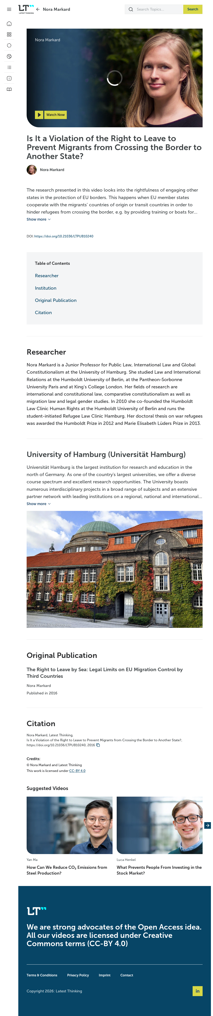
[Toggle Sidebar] (9, 9)
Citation (43, 312)
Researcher (46, 275)
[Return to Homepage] (26, 9)
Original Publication (56, 300)
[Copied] (98, 745)
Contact (126, 975)
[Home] (9, 24)
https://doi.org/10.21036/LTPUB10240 (63, 236)
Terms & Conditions (42, 975)
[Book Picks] (9, 89)
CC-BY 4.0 (77, 771)
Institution (45, 288)
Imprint (104, 975)
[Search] (131, 9)
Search (192, 9)
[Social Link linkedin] (198, 991)
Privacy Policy (78, 975)
